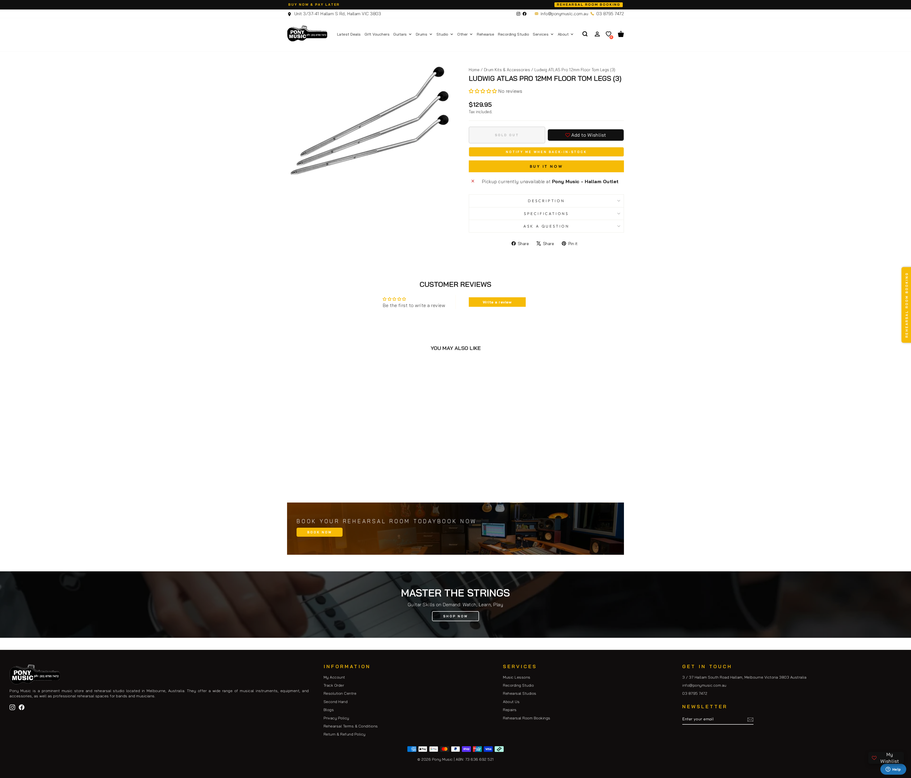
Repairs (510, 709)
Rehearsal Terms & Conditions (351, 726)
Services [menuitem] (540, 34)
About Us (511, 701)
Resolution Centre (340, 693)
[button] (483, 91)
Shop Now (455, 616)
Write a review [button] (497, 302)
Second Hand (336, 701)
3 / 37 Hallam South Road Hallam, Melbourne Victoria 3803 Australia (744, 677)
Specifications (546, 213)
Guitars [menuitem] (400, 34)
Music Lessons (516, 677)
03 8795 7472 (610, 13)
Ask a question (546, 226)
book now (319, 532)
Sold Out (327, 473)
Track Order (334, 685)
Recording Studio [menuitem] (513, 34)
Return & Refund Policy (345, 734)
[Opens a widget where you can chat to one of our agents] (893, 770)
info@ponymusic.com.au (564, 13)
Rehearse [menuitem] (485, 34)
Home (474, 69)
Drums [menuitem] (422, 34)
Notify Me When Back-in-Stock (546, 152)
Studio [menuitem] (442, 34)
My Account (334, 677)
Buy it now (546, 166)
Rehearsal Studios (519, 693)
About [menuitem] (563, 34)
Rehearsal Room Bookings (526, 718)
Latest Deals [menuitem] (349, 34)
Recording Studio (518, 685)
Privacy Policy (336, 718)
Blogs (329, 709)
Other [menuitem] (462, 34)
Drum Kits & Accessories (507, 69)
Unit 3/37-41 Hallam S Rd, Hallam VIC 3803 (337, 13)
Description (546, 200)
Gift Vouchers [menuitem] (377, 34)
